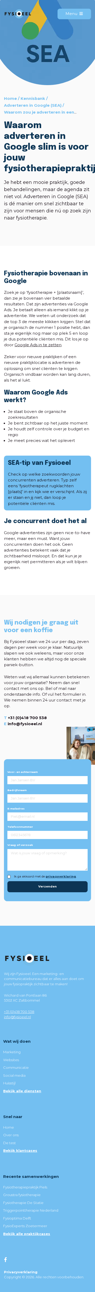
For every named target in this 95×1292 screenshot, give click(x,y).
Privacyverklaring (20, 1272)
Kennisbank (33, 98)
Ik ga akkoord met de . (45, 876)
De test (9, 1143)
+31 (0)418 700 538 (27, 717)
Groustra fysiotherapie (22, 1195)
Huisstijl (9, 1083)
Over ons (11, 1135)
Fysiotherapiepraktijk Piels (25, 1187)
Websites (11, 1060)
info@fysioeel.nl (25, 723)
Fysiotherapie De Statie (23, 1203)
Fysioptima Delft (17, 1218)
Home (10, 98)
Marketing (12, 1052)
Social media (14, 1075)
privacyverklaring (61, 876)
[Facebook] (5, 1260)
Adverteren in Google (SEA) (32, 105)
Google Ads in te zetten (38, 345)
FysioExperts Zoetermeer (25, 1226)
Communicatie (16, 1067)
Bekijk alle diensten (22, 1091)
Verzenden (47, 886)
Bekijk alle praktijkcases (26, 1234)
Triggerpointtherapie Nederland (30, 1210)
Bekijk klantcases (20, 1150)
